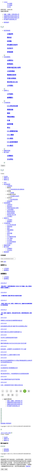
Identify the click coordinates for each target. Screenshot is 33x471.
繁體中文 (6, 179)
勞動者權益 (11, 117)
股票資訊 (10, 64)
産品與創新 (7, 30)
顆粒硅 (9, 37)
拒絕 (6, 469)
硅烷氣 (9, 41)
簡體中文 (6, 178)
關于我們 (6, 152)
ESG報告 (10, 138)
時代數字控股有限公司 (10, 19)
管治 (8, 127)
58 (8, 395)
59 (12, 395)
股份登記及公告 (12, 82)
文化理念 (10, 159)
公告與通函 (11, 71)
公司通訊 (10, 85)
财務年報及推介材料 (14, 67)
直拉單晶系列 (14, 199)
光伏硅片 (10, 48)
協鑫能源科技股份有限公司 (11, 16)
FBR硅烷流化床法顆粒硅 (17, 189)
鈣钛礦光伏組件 (12, 45)
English (9, 6)
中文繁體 (9, 5)
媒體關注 (10, 97)
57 (2, 395)
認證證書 (10, 124)
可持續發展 (7, 102)
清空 (5, 261)
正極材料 (10, 34)
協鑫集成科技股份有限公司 (11, 17)
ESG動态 (10, 145)
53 (16, 391)
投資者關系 (7, 57)
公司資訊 (10, 94)
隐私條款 (3, 423)
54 (20, 391)
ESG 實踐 (10, 135)
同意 (2, 469)
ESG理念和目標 (12, 106)
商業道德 (10, 109)
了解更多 (27, 466)
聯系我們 (6, 22)
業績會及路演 (11, 75)
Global (5, 2)
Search (3, 165)
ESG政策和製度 (12, 142)
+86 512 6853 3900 (6, 433)
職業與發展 (7, 150)
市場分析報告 (11, 78)
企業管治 (10, 60)
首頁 (5, 182)
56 (28, 391)
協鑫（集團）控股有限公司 (11, 14)
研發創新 (10, 52)
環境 (8, 113)
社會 (8, 120)
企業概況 (10, 156)
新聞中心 (6, 90)
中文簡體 (9, 3)
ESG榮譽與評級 (12, 131)
